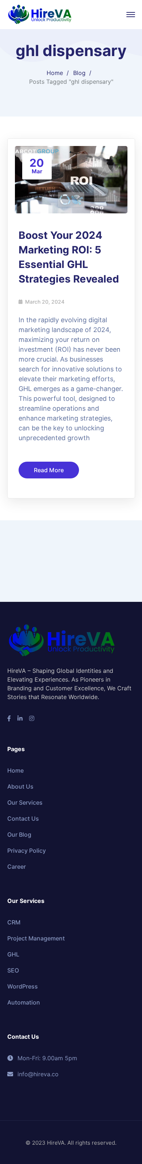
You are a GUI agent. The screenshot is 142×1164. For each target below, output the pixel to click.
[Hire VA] (40, 13)
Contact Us (23, 818)
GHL (13, 954)
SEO (13, 970)
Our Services (25, 802)
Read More (49, 470)
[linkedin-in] (20, 718)
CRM (13, 922)
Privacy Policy (26, 850)
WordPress (22, 986)
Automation (23, 1002)
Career (16, 866)
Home (55, 72)
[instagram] (31, 718)
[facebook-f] (9, 718)
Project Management (36, 938)
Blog (79, 72)
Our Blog (19, 834)
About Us (20, 786)
